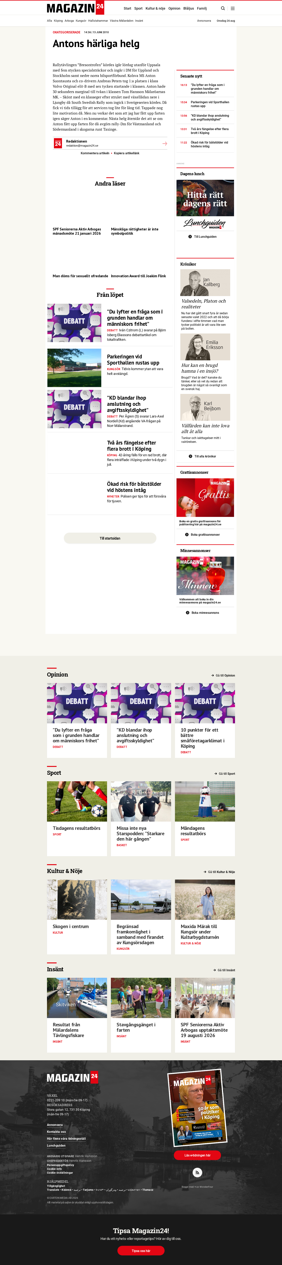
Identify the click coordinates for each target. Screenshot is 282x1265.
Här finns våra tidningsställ (66, 1138)
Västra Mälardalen (121, 20)
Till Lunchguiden (205, 236)
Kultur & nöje (155, 8)
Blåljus (188, 8)
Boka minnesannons (205, 613)
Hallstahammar (98, 20)
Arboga (69, 20)
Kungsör (81, 20)
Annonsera (204, 20)
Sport (138, 8)
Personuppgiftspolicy (60, 1165)
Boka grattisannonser (205, 534)
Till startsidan (110, 538)
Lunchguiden (56, 1145)
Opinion (174, 8)
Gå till (225, 675)
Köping (58, 20)
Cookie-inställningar (60, 1172)
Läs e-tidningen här (197, 1155)
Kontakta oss (56, 1132)
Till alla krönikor (205, 456)
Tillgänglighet (56, 1185)
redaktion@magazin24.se (82, 145)
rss (197, 1172)
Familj (202, 8)
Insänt (139, 20)
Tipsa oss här (141, 1251)
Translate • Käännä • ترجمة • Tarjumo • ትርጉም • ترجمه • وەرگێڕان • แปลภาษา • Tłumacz (100, 1189)
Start (127, 8)
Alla (49, 20)
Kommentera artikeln (95, 153)
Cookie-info (54, 1168)
